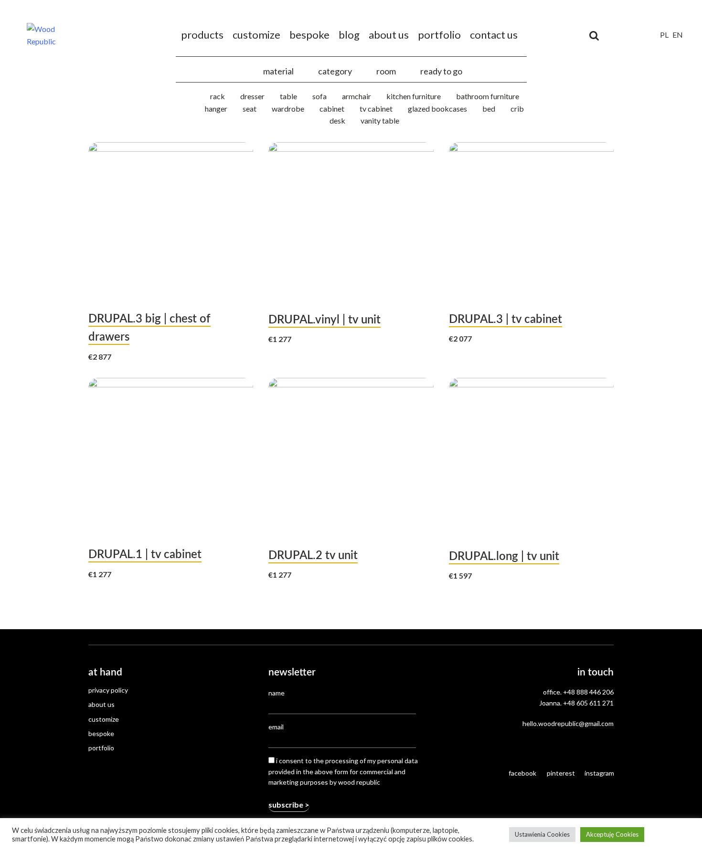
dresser (252, 96)
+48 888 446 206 (588, 692)
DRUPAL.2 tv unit (313, 555)
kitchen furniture (413, 96)
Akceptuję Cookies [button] (612, 834)
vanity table (380, 120)
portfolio (439, 34)
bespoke (309, 34)
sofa (319, 96)
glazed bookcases (437, 108)
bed (488, 108)
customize (256, 34)
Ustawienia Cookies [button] (542, 834)
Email (276, 727)
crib (517, 108)
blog (349, 34)
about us (389, 34)
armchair (356, 96)
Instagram (599, 773)
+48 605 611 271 (588, 703)
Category (335, 71)
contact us (494, 34)
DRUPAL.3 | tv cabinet (505, 319)
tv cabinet (376, 108)
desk (337, 120)
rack (217, 96)
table (288, 96)
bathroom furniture (487, 96)
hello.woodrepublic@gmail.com (568, 723)
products (202, 34)
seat (249, 108)
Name (276, 693)
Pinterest (561, 773)
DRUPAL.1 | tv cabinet (145, 554)
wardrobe (288, 108)
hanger (216, 108)
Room (386, 71)
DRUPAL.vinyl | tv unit (324, 320)
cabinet (331, 108)
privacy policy (108, 690)
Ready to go (441, 71)
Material (278, 71)
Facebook (522, 773)
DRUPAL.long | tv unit (504, 556)
